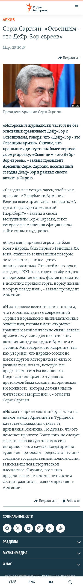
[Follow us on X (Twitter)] (17, 528)
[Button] (69, 58)
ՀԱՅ (13, 582)
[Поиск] (70, 582)
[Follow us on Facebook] (7, 528)
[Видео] (51, 582)
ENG (32, 582)
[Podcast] (60, 528)
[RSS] (49, 528)
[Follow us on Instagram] (39, 528)
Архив (9, 20)
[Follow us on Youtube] (28, 528)
